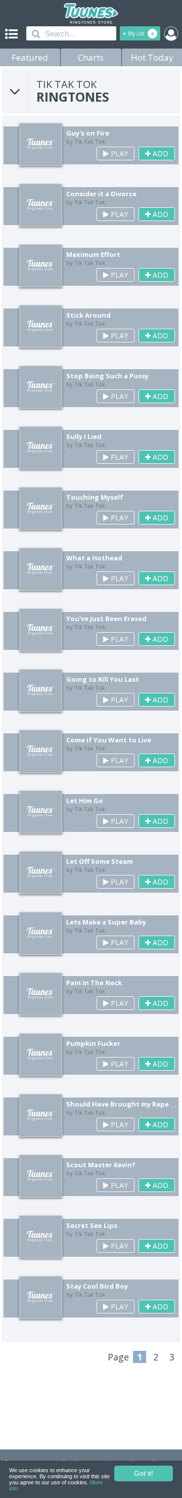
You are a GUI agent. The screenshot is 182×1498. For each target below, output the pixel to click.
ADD (159, 153)
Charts (91, 57)
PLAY (118, 153)
